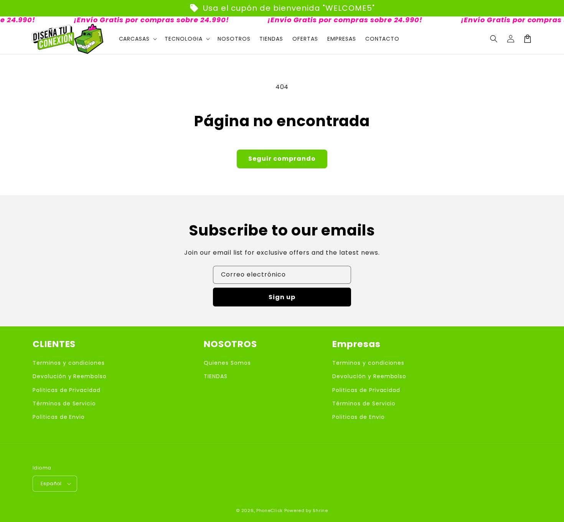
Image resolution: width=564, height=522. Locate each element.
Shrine (320, 510)
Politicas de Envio (59, 417)
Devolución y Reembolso (70, 376)
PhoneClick (269, 510)
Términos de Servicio (64, 403)
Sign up (282, 297)
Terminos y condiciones (69, 363)
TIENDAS (216, 376)
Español (51, 483)
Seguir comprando (282, 158)
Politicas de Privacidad (67, 390)
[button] (493, 38)
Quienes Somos (227, 363)
